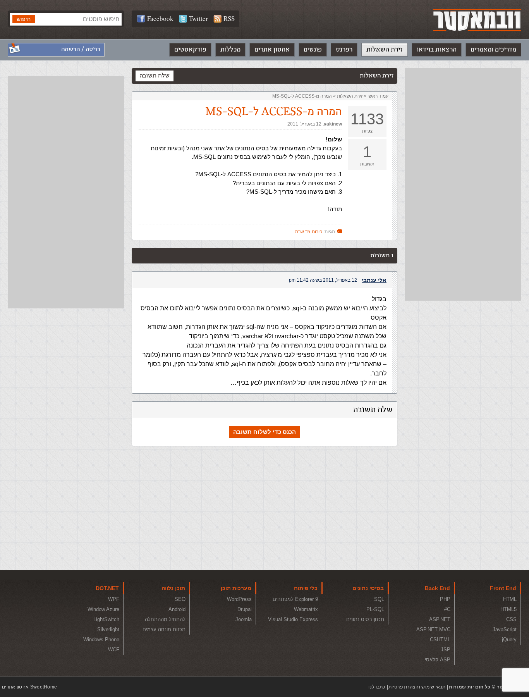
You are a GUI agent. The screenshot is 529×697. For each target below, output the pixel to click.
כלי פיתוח (306, 588)
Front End (503, 588)
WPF (113, 599)
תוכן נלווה (173, 588)
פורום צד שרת (308, 231)
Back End (437, 588)
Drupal (244, 609)
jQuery (509, 639)
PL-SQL (375, 609)
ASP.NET (439, 619)
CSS (511, 619)
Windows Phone (101, 639)
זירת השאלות (384, 49)
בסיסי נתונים (368, 588)
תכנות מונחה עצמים (164, 629)
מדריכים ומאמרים (493, 49)
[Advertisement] (463, 184)
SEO (180, 599)
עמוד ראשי (378, 96)
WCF (113, 649)
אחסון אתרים (272, 49)
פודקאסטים (190, 49)
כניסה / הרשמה (80, 49)
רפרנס (344, 49)
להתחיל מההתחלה (165, 619)
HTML (510, 599)
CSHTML (440, 639)
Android (176, 609)
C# (447, 609)
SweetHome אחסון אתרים (29, 687)
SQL (379, 599)
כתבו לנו (376, 687)
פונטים (313, 49)
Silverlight (108, 629)
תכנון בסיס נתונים (365, 619)
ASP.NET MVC (433, 629)
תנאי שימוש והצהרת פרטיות (416, 687)
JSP (445, 649)
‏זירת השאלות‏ (349, 96)
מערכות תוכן (236, 588)
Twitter (198, 18)
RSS (229, 18)
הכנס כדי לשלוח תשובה (264, 432)
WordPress (239, 599)
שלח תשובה (154, 76)
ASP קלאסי (437, 660)
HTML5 (508, 609)
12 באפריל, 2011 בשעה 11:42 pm (323, 280)
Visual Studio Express (293, 619)
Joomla (243, 619)
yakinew (333, 124)
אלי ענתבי (374, 280)
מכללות (230, 49)
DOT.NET (107, 588)
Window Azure (103, 609)
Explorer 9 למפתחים (295, 599)
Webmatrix (306, 609)
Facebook (160, 18)
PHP (445, 599)
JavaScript (505, 629)
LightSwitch (106, 619)
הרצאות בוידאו (437, 49)
